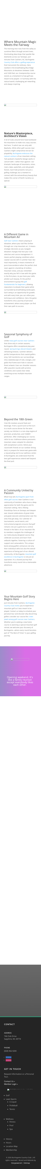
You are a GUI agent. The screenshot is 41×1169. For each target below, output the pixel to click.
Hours (8, 1142)
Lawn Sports (11, 1099)
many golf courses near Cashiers (21, 341)
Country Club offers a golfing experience (19, 62)
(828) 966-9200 (10, 1051)
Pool (11, 1125)
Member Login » (11, 1084)
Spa (11, 1129)
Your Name (8, 992)
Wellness (10, 1119)
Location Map (12, 1146)
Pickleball (13, 1105)
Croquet (13, 1102)
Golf (7, 1095)
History (9, 1139)
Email (6, 1001)
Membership (11, 1150)
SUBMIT (9, 1005)
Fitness (12, 1122)
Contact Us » (9, 1081)
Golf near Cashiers (11, 241)
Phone (6, 997)
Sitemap (27, 1163)
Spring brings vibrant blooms (21, 349)
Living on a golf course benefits (21, 758)
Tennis (12, 1109)
